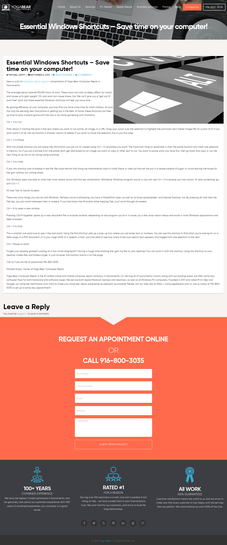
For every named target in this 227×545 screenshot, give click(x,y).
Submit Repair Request (113, 444)
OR (113, 350)
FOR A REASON (113, 492)
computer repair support (36, 81)
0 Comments (84, 74)
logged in (22, 313)
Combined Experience (37, 493)
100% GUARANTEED (189, 494)
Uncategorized (63, 74)
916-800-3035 (122, 360)
